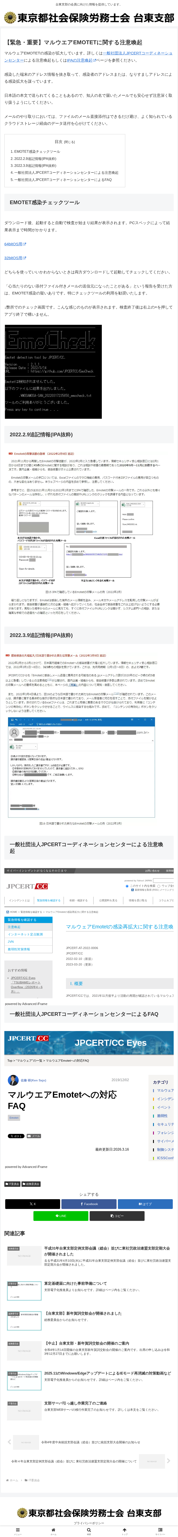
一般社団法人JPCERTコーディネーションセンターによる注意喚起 (66, 172)
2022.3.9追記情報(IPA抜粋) (35, 165)
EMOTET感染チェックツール (37, 151)
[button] (117, 1216)
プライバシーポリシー (89, 1523)
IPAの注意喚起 (79, 60)
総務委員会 (32, 1184)
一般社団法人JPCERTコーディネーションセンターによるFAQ (63, 180)
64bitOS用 (13, 244)
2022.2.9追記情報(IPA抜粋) (35, 159)
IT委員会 (14, 1184)
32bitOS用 (13, 258)
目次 (59, 142)
